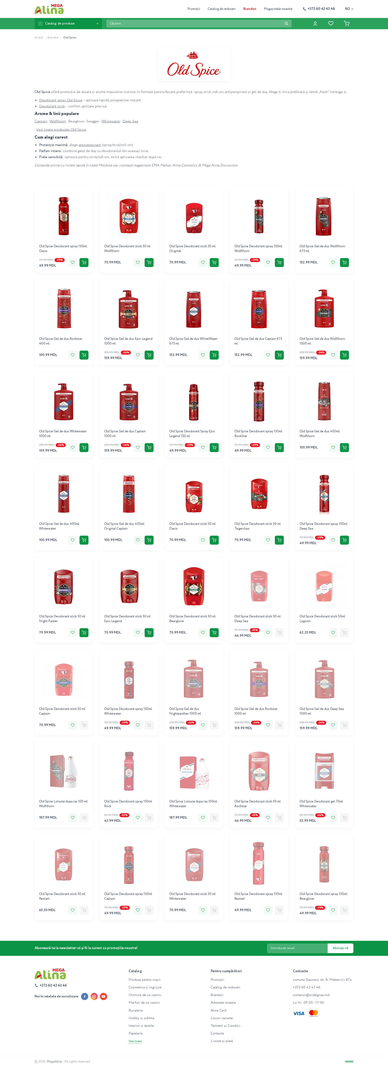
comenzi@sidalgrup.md (311, 995)
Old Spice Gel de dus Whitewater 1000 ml (63, 434)
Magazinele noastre (278, 9)
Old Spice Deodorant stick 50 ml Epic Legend (127, 619)
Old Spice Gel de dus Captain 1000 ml (125, 434)
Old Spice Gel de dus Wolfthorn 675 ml (322, 249)
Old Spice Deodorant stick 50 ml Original (192, 249)
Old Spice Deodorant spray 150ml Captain (128, 896)
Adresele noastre (223, 1002)
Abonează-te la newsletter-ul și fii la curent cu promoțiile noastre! (86, 948)
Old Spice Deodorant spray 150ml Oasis (63, 249)
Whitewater (110, 121)
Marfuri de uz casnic (144, 1002)
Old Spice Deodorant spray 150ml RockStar (258, 434)
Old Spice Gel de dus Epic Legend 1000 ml (128, 341)
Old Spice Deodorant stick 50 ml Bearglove (192, 619)
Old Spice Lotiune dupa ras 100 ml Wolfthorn (63, 804)
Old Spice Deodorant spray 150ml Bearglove (323, 896)
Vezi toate (135, 1041)
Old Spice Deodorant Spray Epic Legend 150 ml (192, 434)
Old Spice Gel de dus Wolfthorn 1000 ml (322, 341)
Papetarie (136, 1033)
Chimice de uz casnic (145, 995)
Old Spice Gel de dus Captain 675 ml (258, 341)
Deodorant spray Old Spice (60, 100)
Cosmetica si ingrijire (145, 987)
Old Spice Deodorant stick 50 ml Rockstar (257, 804)
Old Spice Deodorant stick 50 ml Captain (62, 711)
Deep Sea (130, 121)
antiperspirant (90, 145)
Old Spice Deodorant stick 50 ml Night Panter (62, 619)
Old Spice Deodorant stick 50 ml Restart (62, 896)
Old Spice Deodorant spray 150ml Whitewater (128, 711)
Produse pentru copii (145, 979)
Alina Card (218, 1010)
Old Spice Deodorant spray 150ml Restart (258, 896)
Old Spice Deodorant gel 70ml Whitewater (321, 804)
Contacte (217, 1033)
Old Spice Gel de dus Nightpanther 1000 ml (185, 711)
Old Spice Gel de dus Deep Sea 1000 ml (322, 711)
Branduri (249, 9)
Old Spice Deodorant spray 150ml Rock (128, 804)
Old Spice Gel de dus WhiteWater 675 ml (193, 341)
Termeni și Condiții (225, 1025)
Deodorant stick (52, 106)
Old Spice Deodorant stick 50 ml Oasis (192, 526)
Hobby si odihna (141, 1018)
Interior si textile (141, 1025)
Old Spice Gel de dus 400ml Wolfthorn (320, 434)
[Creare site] (349, 1061)
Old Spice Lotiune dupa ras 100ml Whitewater (193, 804)
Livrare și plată (222, 1041)
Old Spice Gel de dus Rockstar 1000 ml (256, 711)
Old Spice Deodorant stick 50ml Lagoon (322, 619)
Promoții (193, 9)
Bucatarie (136, 1010)
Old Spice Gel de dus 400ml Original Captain (124, 526)
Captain (41, 121)
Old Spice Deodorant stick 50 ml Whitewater (192, 896)
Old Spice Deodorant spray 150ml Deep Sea (323, 526)
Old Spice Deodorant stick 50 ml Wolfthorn (127, 249)
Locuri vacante (222, 1018)
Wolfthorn (58, 121)
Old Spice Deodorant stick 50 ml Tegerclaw (257, 526)
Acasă (39, 37)
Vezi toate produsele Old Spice (61, 129)
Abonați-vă (340, 948)
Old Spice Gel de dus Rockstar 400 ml (60, 341)
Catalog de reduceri (222, 9)
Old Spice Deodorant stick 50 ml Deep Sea (257, 619)
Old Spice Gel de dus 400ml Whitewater (59, 526)
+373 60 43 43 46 (306, 987)
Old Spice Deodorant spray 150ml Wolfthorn (258, 249)
